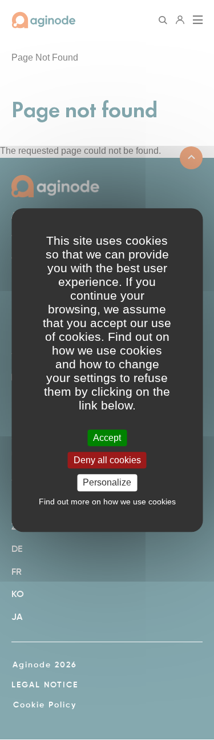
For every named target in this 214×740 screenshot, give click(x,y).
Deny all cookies (107, 460)
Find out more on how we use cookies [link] (107, 501)
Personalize (107, 483)
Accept (107, 438)
